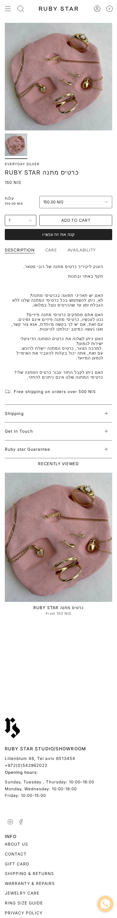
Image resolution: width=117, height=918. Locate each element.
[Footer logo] (12, 728)
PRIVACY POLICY (24, 912)
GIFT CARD (17, 864)
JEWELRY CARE (22, 893)
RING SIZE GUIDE (24, 903)
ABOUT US (16, 844)
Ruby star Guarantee (27, 449)
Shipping (14, 413)
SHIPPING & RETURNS (29, 873)
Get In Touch (19, 431)
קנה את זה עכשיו (58, 234)
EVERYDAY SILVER (22, 164)
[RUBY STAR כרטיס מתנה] (58, 537)
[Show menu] (8, 9)
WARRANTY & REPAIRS (30, 883)
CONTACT (16, 854)
